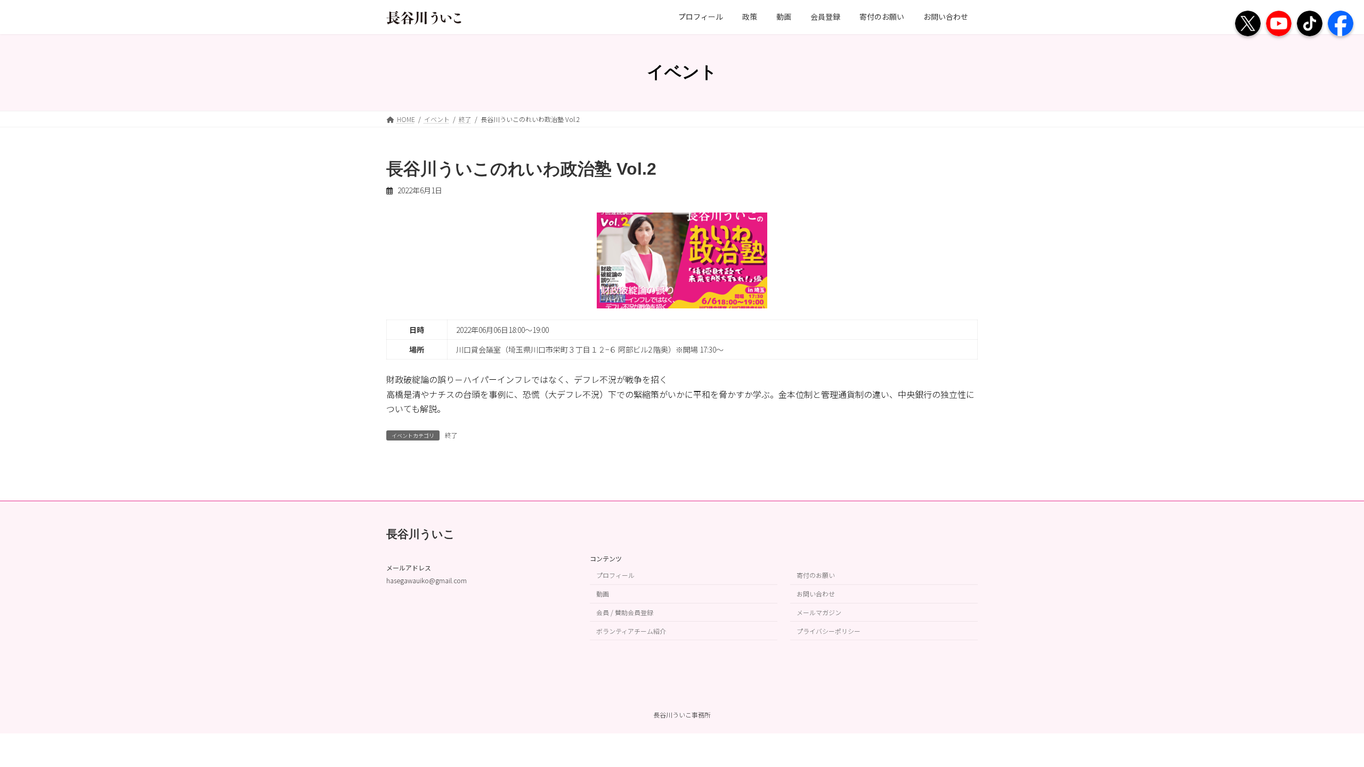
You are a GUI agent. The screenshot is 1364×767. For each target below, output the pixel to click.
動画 (602, 593)
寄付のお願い (816, 575)
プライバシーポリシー (828, 630)
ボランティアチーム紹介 (631, 630)
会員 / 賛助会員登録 (624, 612)
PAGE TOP (1326, 734)
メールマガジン (819, 612)
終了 (451, 434)
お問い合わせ (816, 593)
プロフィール (615, 575)
